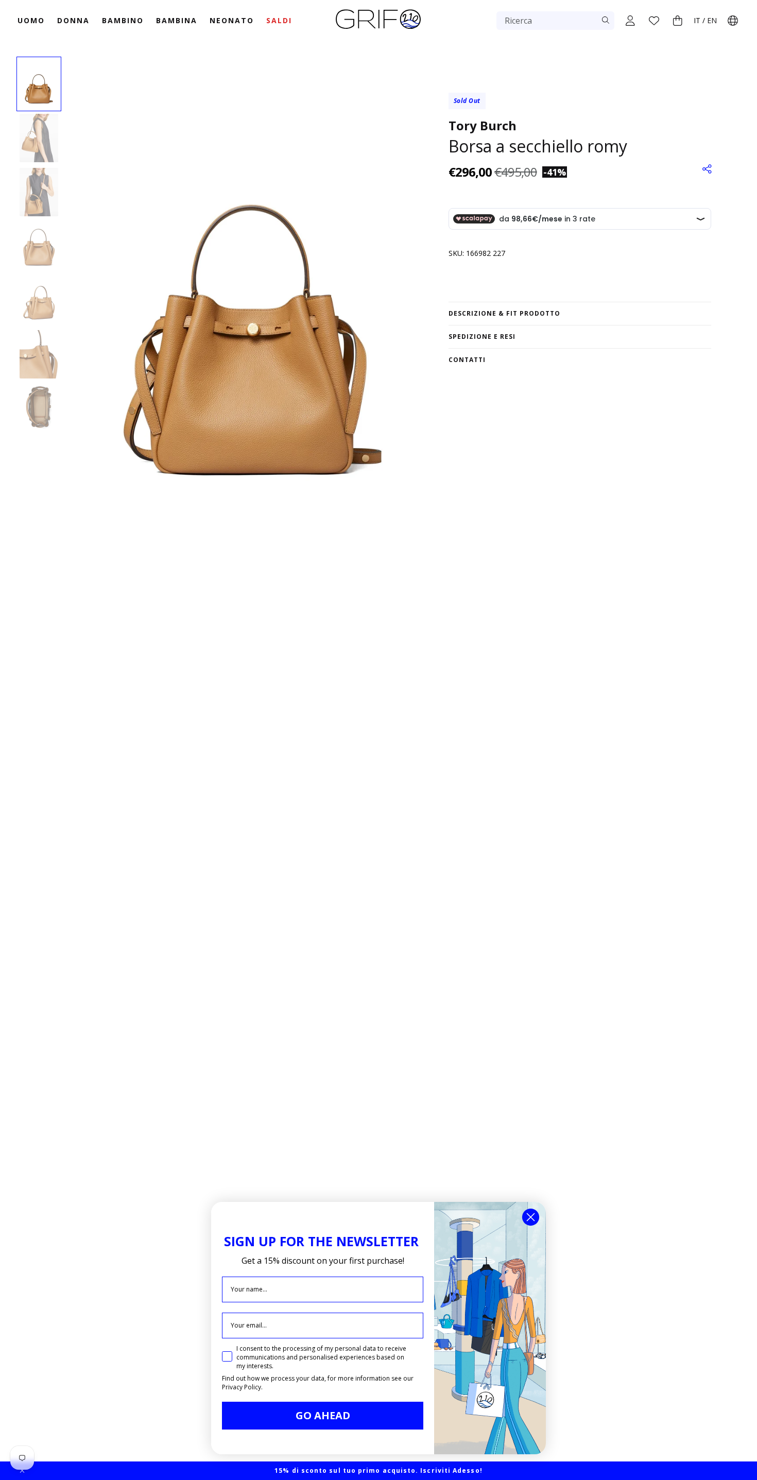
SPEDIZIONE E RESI (482, 336)
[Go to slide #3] (39, 192)
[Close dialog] (531, 1217)
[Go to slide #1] (39, 84)
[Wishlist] (654, 20)
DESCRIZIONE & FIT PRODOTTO (504, 313)
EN (712, 20)
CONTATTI (467, 359)
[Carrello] (677, 20)
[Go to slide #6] (39, 354)
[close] (22, 1470)
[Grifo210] (378, 30)
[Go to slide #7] (39, 408)
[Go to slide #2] (39, 138)
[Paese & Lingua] (733, 20)
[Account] (630, 20)
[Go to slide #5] (39, 300)
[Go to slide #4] (39, 246)
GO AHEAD (323, 1415)
